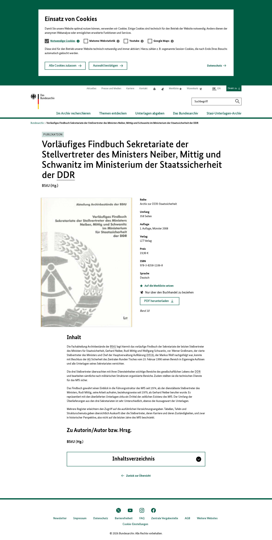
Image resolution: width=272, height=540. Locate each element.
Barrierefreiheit (124, 518)
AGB (187, 518)
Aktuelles (91, 88)
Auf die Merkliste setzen (158, 285)
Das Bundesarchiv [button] (185, 113)
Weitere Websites (207, 518)
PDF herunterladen (156, 301)
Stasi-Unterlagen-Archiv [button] (224, 113)
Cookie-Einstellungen (135, 524)
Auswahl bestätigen (105, 65)
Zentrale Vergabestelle (164, 518)
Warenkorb (194, 88)
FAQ (141, 518)
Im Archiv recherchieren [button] (73, 113)
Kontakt (143, 88)
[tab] (64, 41)
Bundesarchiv (37, 123)
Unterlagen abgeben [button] (149, 113)
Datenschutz (214, 65)
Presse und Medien (111, 88)
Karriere (130, 88)
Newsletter (60, 518)
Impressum (79, 518)
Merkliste (175, 88)
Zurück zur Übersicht (138, 475)
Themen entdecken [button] (113, 113)
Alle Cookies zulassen (62, 65)
